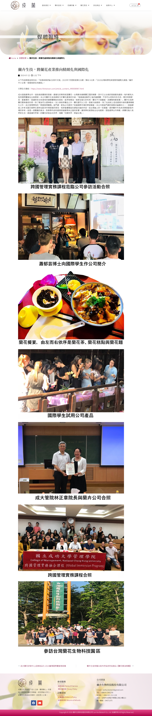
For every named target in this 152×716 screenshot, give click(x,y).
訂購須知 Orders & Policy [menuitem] (67, 697)
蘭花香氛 (83, 5)
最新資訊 (45, 5)
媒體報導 (22, 58)
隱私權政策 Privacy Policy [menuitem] (67, 689)
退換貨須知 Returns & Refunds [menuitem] (69, 700)
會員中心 (109, 5)
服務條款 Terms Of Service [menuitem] (68, 686)
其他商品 (96, 5)
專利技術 (58, 5)
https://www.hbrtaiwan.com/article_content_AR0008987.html (57, 88)
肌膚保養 (71, 5)
